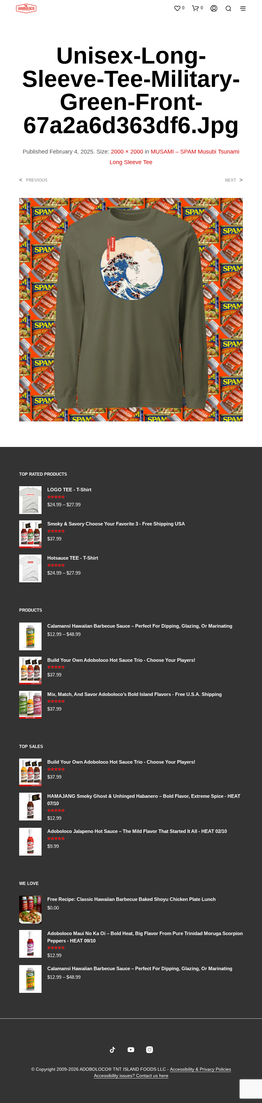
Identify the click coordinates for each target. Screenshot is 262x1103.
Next (230, 180)
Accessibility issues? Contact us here (131, 1075)
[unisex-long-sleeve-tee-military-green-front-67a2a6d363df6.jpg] (131, 309)
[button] (178, 8)
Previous (37, 180)
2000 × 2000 (127, 151)
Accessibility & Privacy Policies (200, 1069)
